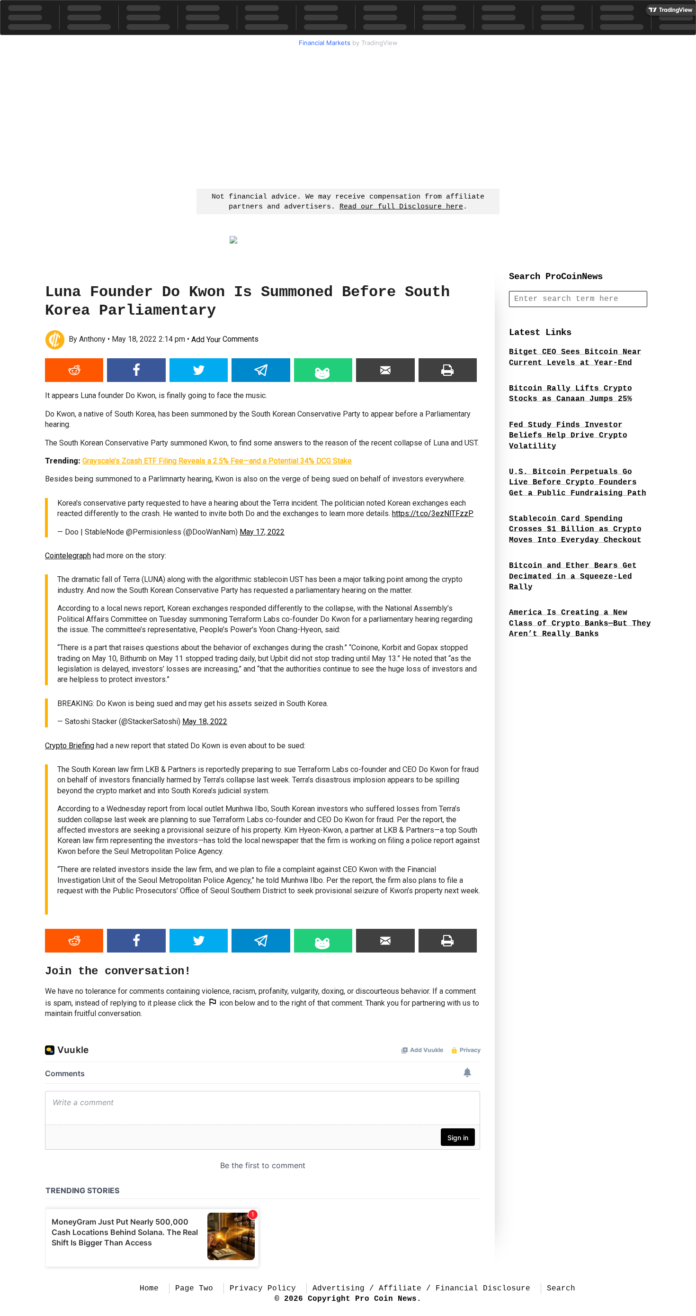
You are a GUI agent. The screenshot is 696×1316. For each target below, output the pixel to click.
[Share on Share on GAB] (323, 370)
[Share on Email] (385, 370)
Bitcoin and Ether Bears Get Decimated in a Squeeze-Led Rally (573, 576)
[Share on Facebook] (136, 370)
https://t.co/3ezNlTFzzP (432, 513)
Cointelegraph (68, 555)
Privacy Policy (263, 1288)
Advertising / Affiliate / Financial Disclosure (421, 1288)
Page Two (194, 1288)
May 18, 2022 (204, 721)
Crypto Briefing (69, 745)
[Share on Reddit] (74, 370)
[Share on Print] (448, 370)
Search (561, 1288)
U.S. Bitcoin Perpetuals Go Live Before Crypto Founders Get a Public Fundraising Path (577, 483)
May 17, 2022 (262, 531)
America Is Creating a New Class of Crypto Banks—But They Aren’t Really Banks (580, 623)
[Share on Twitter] (199, 370)
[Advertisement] (348, 116)
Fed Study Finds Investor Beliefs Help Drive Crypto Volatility (568, 436)
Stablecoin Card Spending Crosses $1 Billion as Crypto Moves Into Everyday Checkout (575, 530)
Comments (225, 339)
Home (149, 1288)
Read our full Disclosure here (401, 207)
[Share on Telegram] (261, 370)
